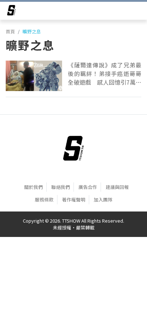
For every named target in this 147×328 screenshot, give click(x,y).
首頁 (10, 31)
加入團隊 (103, 199)
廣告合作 (87, 187)
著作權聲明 (73, 199)
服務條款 (44, 199)
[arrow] (11, 11)
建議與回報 (117, 187)
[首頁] (73, 148)
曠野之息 (31, 31)
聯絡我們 (60, 187)
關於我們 (33, 187)
